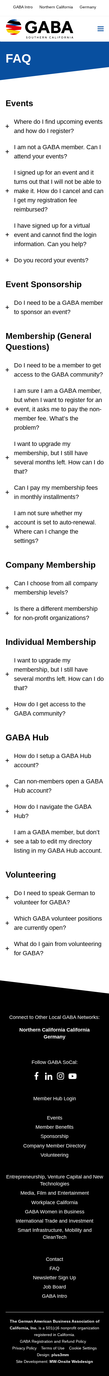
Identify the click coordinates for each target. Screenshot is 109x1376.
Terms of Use (53, 1348)
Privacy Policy (24, 1348)
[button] (101, 29)
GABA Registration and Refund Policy (53, 1341)
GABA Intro (54, 1296)
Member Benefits (54, 1127)
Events (54, 1118)
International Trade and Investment (54, 1221)
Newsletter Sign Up (54, 1277)
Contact (54, 1259)
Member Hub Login (54, 1098)
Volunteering (54, 1155)
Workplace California (54, 1202)
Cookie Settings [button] (83, 1348)
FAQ (54, 1268)
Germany (54, 1037)
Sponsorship (54, 1136)
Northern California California (54, 1030)
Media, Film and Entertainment (54, 1193)
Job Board (54, 1287)
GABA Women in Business (54, 1212)
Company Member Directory (54, 1146)
